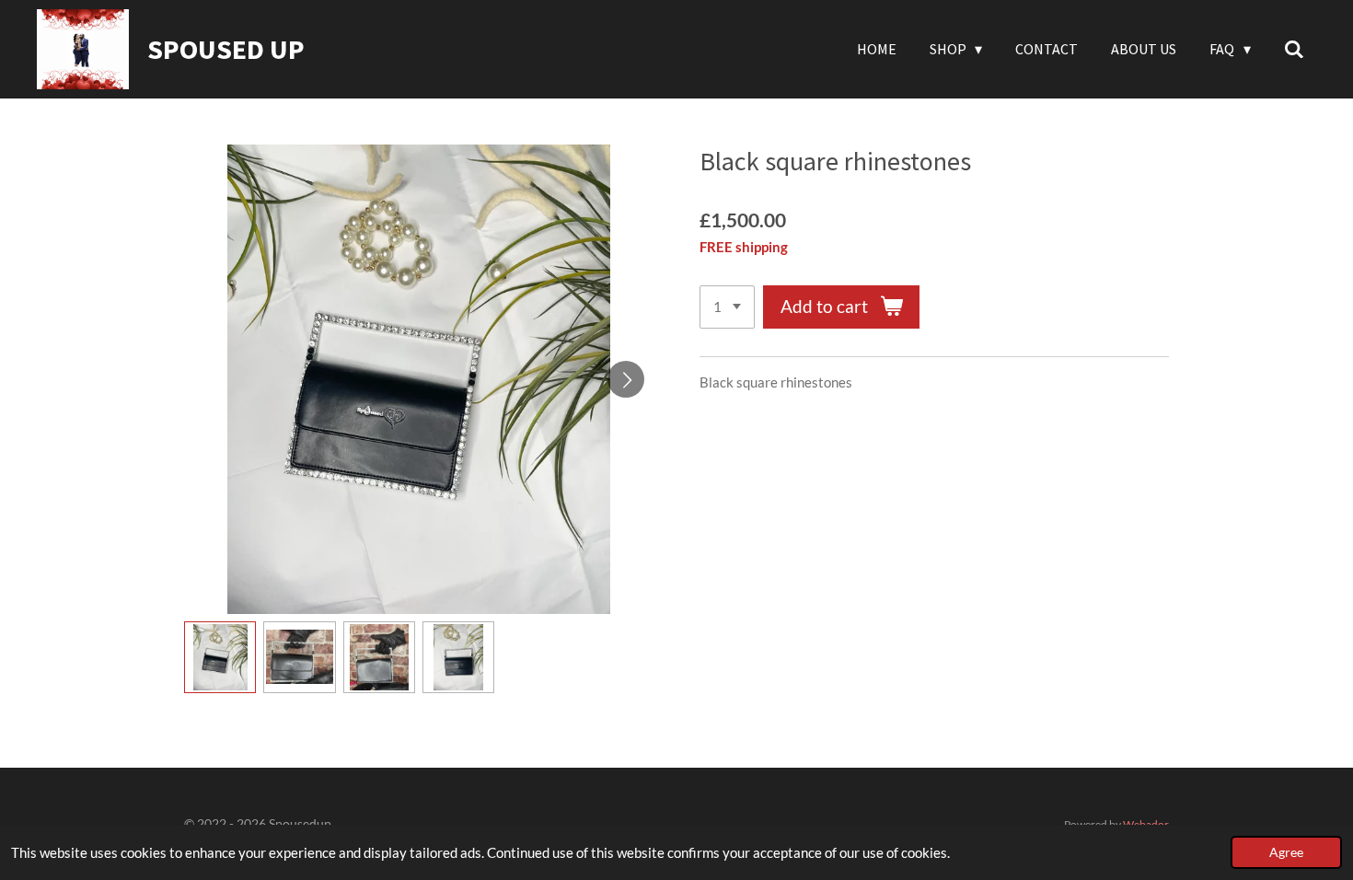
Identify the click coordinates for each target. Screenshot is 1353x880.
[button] (220, 657)
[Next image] (625, 379)
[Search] (1294, 48)
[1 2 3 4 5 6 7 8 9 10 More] (727, 307)
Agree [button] (1286, 852)
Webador (1146, 823)
